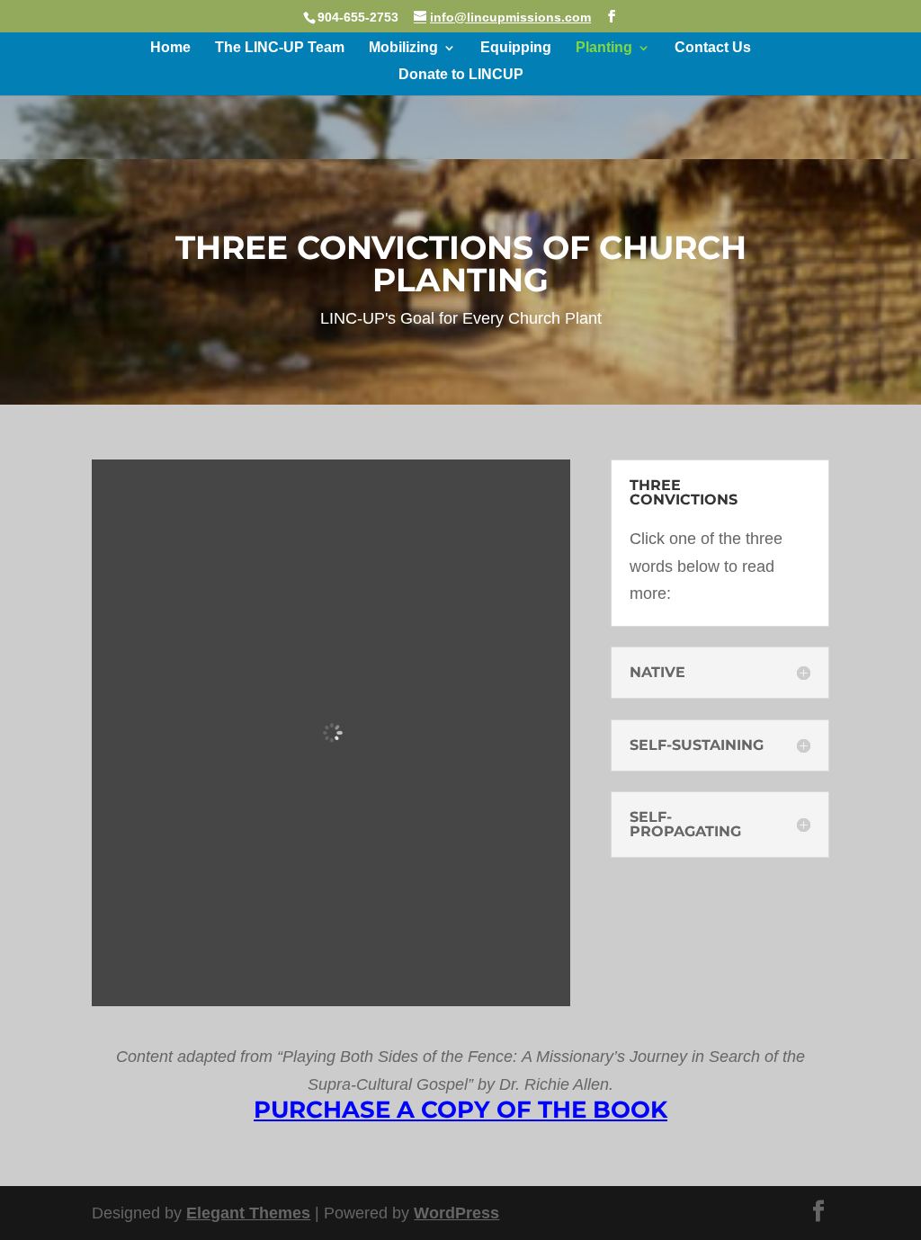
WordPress (456, 1213)
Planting (604, 48)
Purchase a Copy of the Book (460, 1109)
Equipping (515, 48)
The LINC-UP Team (279, 48)
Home (170, 48)
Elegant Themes (248, 1213)
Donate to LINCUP (460, 75)
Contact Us (713, 48)
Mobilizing (403, 48)
